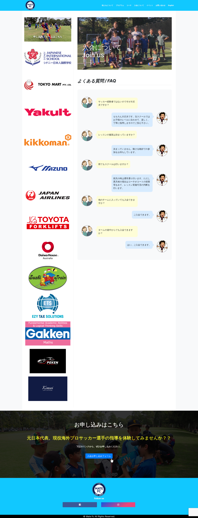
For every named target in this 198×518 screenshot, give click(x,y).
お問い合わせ (160, 5)
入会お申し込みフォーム (99, 456)
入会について (139, 5)
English (171, 5)
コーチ (129, 5)
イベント (150, 5)
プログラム (120, 5)
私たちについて (107, 5)
